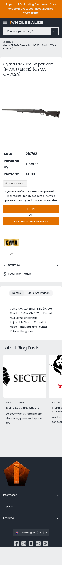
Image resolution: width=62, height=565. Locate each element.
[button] (5, 22)
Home (9, 41)
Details (16, 293)
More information (38, 293)
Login (31, 209)
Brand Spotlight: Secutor (23, 408)
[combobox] (31, 31)
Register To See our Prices (31, 221)
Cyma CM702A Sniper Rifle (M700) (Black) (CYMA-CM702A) (30, 47)
